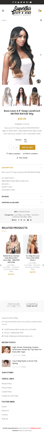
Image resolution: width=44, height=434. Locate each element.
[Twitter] (21, 220)
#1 (25, 140)
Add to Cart (27, 147)
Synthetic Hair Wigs (19, 217)
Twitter (24, 2)
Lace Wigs (18, 215)
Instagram (15, 2)
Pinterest (21, 2)
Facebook (13, 2)
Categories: (9, 215)
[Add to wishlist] (18, 238)
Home (4, 20)
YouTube (18, 2)
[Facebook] (19, 220)
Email (30, 2)
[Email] (27, 220)
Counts (23, 355)
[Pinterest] (30, 220)
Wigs (30, 217)
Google (27, 2)
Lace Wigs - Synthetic (31, 215)
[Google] (24, 220)
